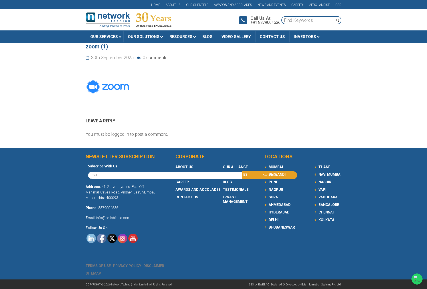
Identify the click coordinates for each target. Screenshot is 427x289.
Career (297, 5)
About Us (173, 5)
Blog (227, 182)
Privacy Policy (127, 266)
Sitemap (93, 273)
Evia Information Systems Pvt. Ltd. (321, 284)
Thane (324, 167)
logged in (120, 134)
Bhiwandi (277, 174)
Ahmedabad (280, 205)
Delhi (273, 220)
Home (155, 5)
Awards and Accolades (233, 5)
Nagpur (276, 189)
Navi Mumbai (329, 174)
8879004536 (108, 208)
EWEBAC (263, 284)
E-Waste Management (235, 199)
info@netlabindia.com (112, 218)
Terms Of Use (98, 266)
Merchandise (319, 5)
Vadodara (328, 197)
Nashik (324, 182)
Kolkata (326, 220)
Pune (273, 182)
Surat (274, 197)
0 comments (154, 57)
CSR (338, 5)
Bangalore (328, 205)
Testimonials (236, 189)
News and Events (272, 5)
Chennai (326, 212)
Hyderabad (279, 212)
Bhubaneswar (282, 227)
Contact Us (186, 197)
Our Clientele (197, 5)
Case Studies (235, 174)
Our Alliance (235, 167)
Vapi (322, 189)
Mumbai (276, 167)
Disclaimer (153, 266)
